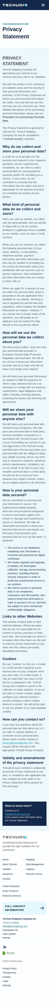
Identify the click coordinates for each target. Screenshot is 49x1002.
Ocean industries (11, 886)
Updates (7, 869)
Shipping (30, 859)
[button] (43, 5)
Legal (5, 981)
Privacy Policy (10, 968)
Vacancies (8, 874)
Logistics (30, 869)
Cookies (7, 977)
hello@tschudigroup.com (17, 814)
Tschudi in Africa (34, 874)
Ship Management (35, 864)
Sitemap (7, 985)
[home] (15, 5)
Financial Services (12, 896)
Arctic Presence (10, 891)
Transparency (9, 972)
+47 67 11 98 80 (11, 922)
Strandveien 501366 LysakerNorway (10, 934)
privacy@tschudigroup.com (18, 743)
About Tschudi (10, 864)
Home (6, 859)
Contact (6, 879)
